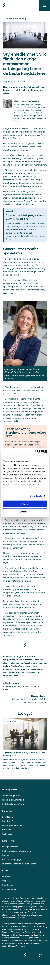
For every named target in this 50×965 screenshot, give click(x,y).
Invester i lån (8, 821)
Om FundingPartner (11, 795)
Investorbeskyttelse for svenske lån (19, 863)
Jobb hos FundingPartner (14, 804)
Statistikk (6, 829)
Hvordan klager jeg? (11, 859)
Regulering (7, 885)
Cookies (6, 880)
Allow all (25, 504)
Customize (24, 512)
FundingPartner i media (13, 799)
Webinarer (7, 833)
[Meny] (44, 5)
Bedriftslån (7, 816)
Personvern (7, 876)
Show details (36, 496)
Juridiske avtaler (9, 889)
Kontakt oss (7, 855)
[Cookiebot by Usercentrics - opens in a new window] (35, 451)
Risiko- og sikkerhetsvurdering (16, 851)
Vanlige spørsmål (10, 846)
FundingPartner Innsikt (12, 825)
